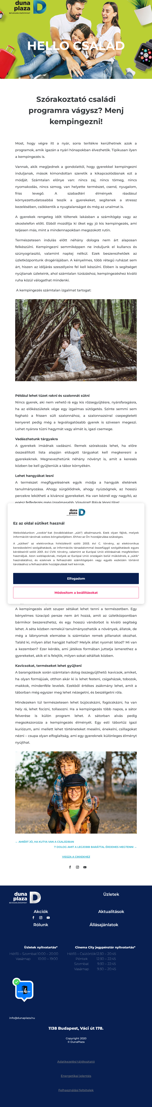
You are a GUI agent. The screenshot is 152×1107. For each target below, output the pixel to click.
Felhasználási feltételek (76, 1090)
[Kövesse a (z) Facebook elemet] (70, 867)
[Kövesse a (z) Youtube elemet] (85, 867)
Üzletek (111, 894)
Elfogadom (76, 578)
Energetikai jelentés (76, 1076)
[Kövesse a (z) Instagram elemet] (77, 867)
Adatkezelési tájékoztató (76, 1061)
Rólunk (40, 924)
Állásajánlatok (104, 924)
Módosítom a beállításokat (76, 592)
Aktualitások (111, 911)
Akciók (41, 911)
